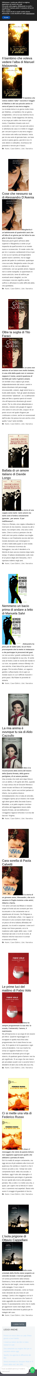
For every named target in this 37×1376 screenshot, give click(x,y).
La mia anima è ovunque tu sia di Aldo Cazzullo (17, 731)
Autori (7, 149)
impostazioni (30, 14)
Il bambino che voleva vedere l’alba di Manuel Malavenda (18, 62)
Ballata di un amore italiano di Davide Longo (15, 474)
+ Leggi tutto (18, 1324)
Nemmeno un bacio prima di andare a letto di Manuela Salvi (17, 609)
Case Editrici (15, 149)
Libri (23, 149)
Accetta (6, 17)
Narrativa (29, 149)
